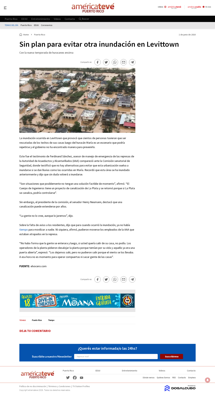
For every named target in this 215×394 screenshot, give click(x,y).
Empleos (192, 378)
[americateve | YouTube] (81, 377)
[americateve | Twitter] (68, 377)
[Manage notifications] (207, 380)
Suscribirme (171, 356)
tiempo (23, 229)
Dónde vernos (148, 378)
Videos (57, 18)
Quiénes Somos (163, 378)
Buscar (85, 18)
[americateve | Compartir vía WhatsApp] (115, 62)
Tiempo (51, 320)
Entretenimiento (40, 18)
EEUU (24, 18)
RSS (174, 378)
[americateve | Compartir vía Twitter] (106, 62)
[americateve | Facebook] (75, 377)
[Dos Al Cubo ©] (180, 390)
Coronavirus (46, 25)
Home (26, 34)
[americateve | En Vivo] (169, 8)
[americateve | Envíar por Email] (123, 62)
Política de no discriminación (32, 386)
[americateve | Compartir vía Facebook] (97, 62)
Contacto (70, 18)
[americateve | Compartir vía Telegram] (132, 62)
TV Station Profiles (81, 386)
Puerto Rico (11, 18)
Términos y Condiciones (59, 386)
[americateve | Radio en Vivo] (199, 8)
